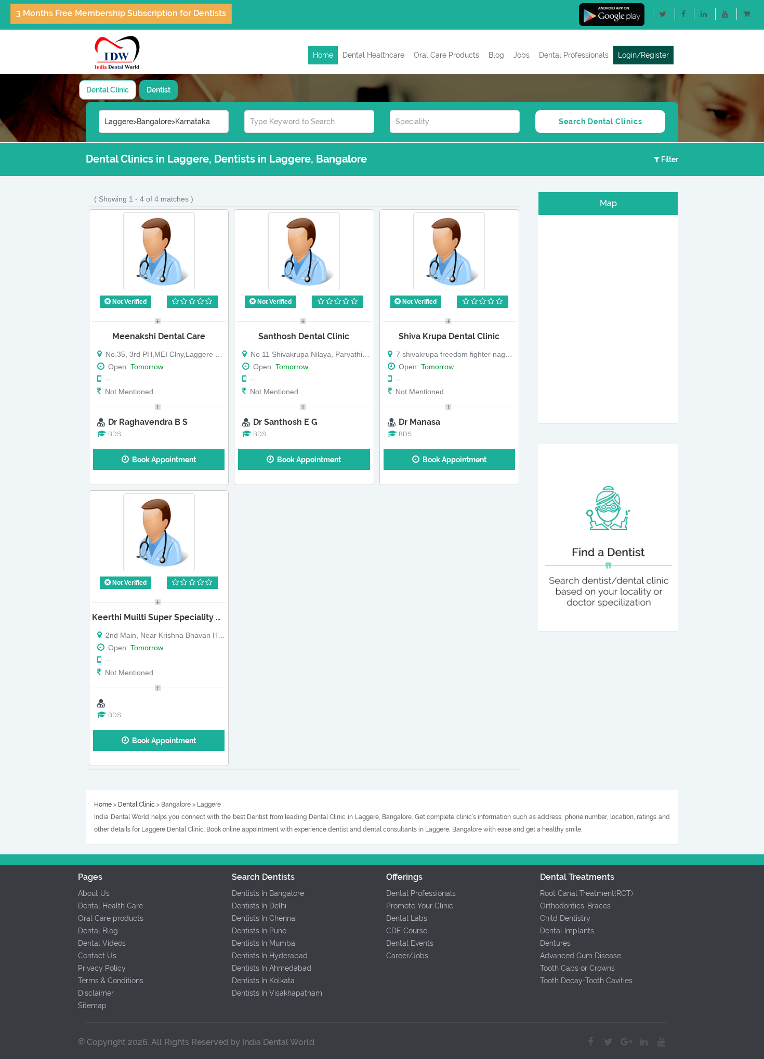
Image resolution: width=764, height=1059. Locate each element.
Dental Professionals (574, 55)
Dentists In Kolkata (263, 980)
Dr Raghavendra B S (148, 422)
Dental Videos (102, 943)
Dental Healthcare (373, 55)
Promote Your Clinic (419, 906)
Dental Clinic (107, 90)
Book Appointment (162, 459)
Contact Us (97, 955)
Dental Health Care (110, 906)
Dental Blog (98, 931)
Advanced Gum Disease (580, 955)
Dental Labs (406, 918)
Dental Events (409, 943)
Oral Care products (110, 918)
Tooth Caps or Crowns (577, 968)
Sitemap (92, 1005)
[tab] (107, 90)
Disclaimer (96, 993)
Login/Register (643, 55)
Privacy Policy (102, 968)
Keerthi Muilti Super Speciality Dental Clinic (179, 617)
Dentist (158, 90)
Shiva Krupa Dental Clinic (449, 336)
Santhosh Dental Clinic (303, 336)
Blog (496, 55)
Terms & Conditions (110, 980)
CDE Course (406, 931)
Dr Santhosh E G (285, 422)
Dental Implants (567, 931)
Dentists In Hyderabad (270, 955)
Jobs (521, 55)
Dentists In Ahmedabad (271, 968)
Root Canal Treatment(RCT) (586, 893)
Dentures (555, 943)
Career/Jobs (407, 955)
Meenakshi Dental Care (158, 336)
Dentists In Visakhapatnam (277, 993)
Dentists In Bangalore (268, 893)
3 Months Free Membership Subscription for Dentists (121, 13)
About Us (94, 893)
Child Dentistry (565, 918)
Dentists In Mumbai (264, 943)
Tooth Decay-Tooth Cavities (586, 980)
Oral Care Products (446, 55)
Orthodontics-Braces (575, 906)
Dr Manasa (419, 422)
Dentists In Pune (259, 931)
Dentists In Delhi (259, 906)
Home (323, 55)
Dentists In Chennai (264, 918)
